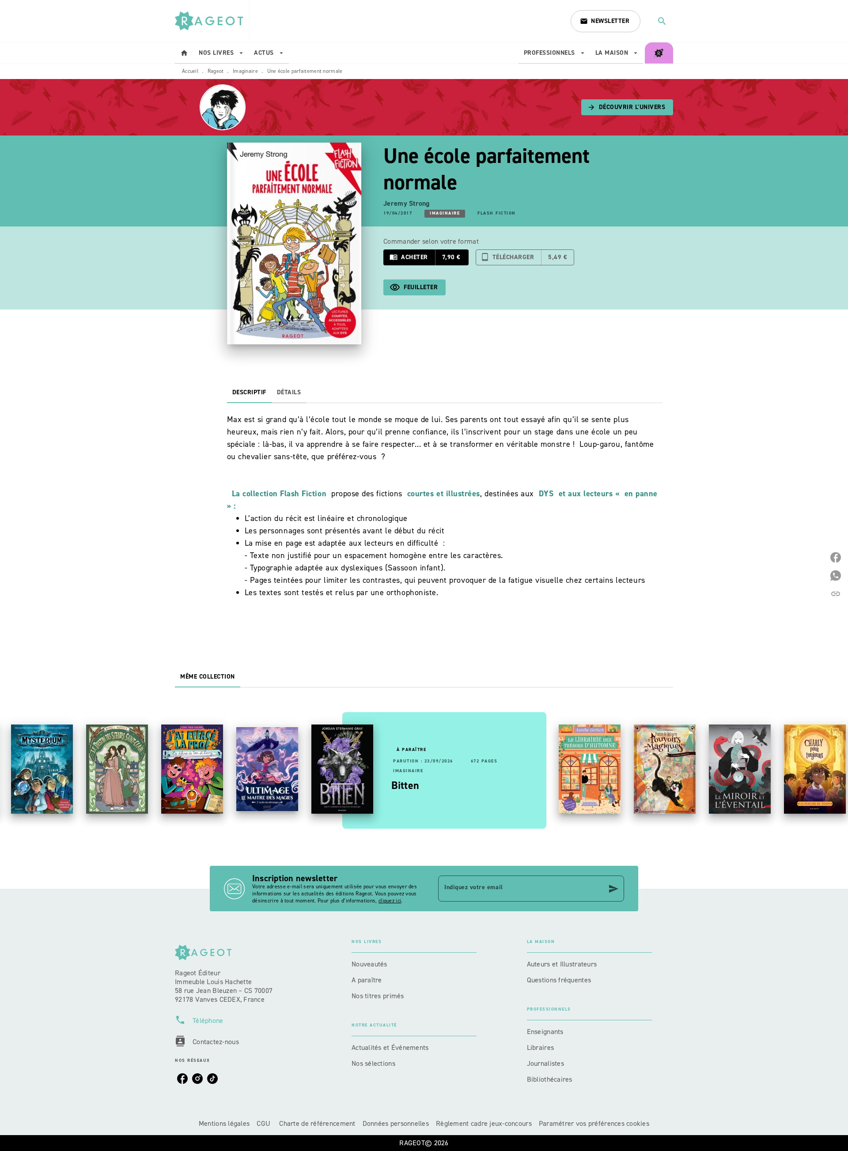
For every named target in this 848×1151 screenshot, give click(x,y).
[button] (605, 21)
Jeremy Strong (406, 203)
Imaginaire (245, 71)
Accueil (190, 71)
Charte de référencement (317, 1123)
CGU (264, 1123)
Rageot (216, 71)
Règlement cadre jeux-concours (484, 1123)
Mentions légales (224, 1123)
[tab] (184, 53)
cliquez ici (390, 900)
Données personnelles (396, 1123)
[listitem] (182, 1078)
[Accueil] (212, 21)
